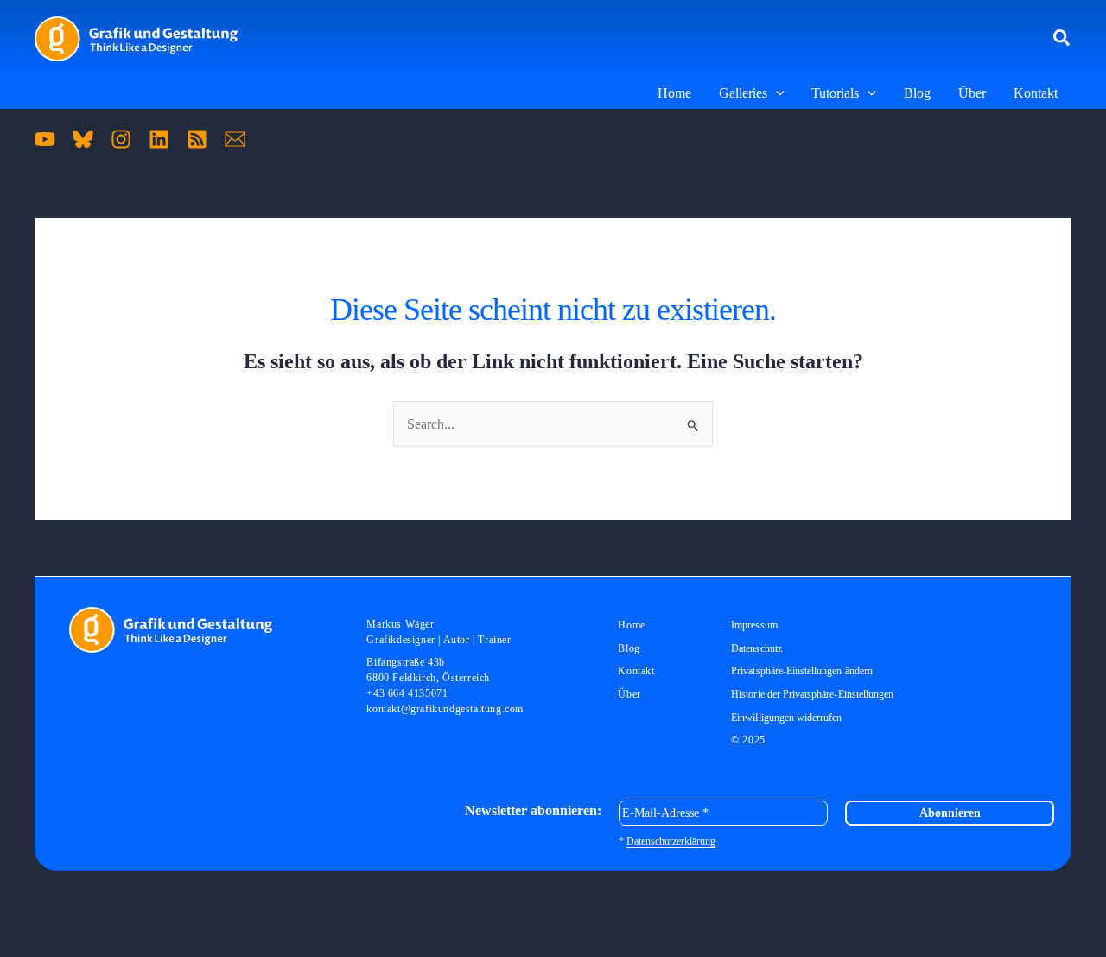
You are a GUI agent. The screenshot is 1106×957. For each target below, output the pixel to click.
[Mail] (235, 139)
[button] (1062, 39)
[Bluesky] (83, 139)
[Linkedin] (159, 139)
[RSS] (197, 139)
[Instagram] (121, 139)
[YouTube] (45, 139)
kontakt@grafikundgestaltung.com (445, 709)
